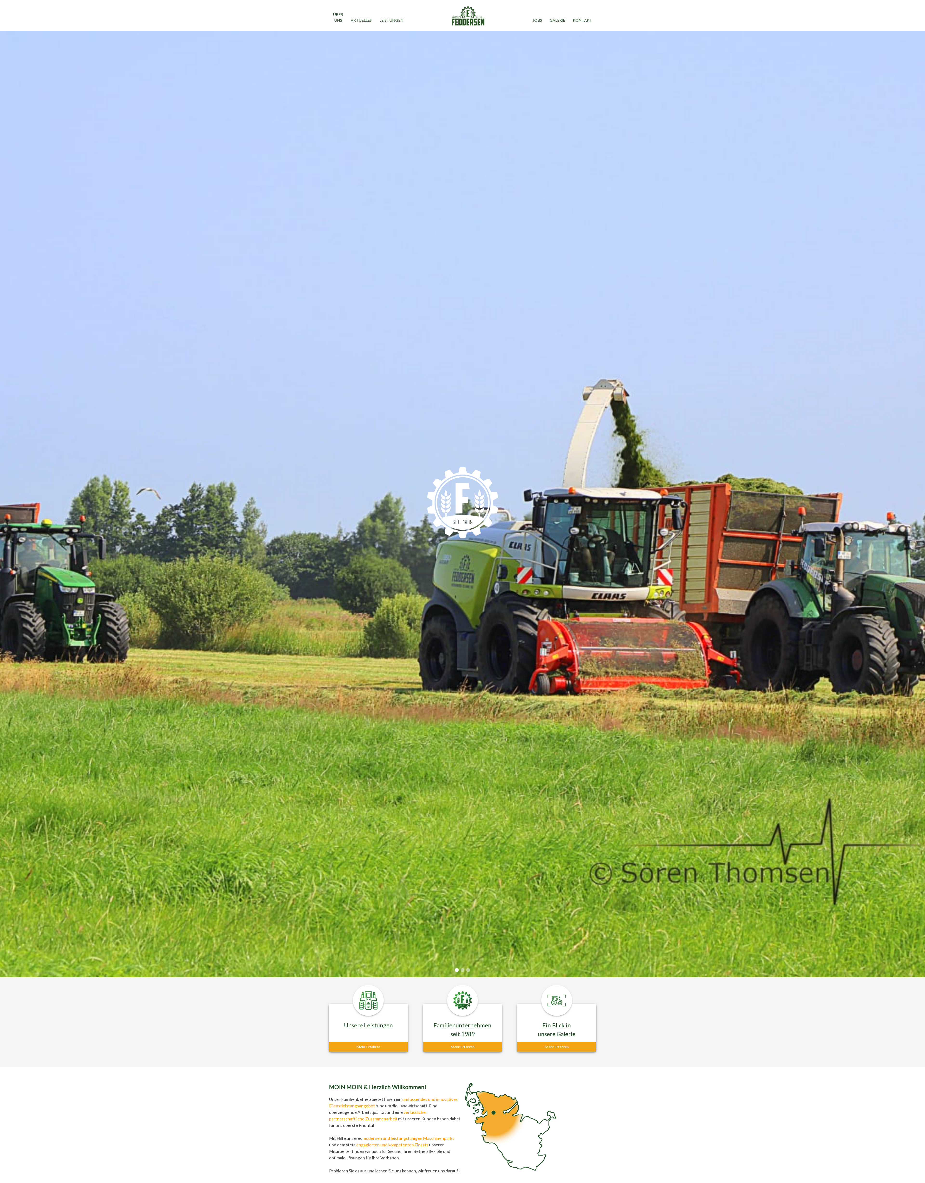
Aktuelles (361, 20)
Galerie (557, 20)
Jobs (537, 20)
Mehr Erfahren (368, 1046)
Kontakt (582, 20)
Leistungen (391, 20)
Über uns (338, 17)
